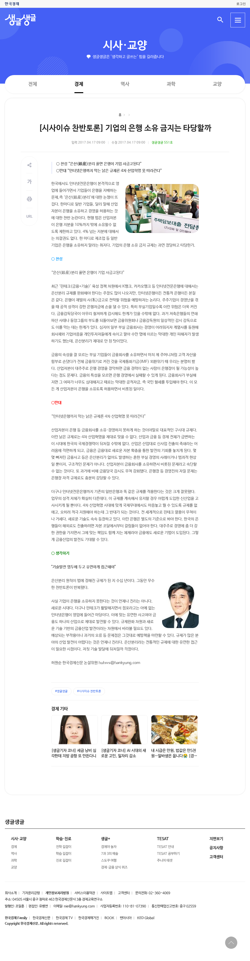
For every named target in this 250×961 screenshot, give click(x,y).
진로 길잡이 (63, 860)
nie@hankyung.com (79, 906)
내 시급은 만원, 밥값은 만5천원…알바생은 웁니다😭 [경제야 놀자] (174, 756)
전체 (32, 84)
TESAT (163, 839)
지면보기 (216, 839)
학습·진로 (63, 839)
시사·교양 (125, 46)
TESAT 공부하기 (168, 854)
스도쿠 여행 (108, 860)
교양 (217, 84)
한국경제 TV (64, 918)
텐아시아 (126, 918)
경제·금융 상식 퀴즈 (114, 867)
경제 (78, 84)
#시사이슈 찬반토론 (89, 691)
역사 (125, 84)
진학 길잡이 (63, 847)
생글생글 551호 (162, 142)
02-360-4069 (159, 893)
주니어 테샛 (164, 860)
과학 (171, 84)
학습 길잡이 (63, 854)
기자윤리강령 (31, 893)
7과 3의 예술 (109, 854)
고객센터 (124, 893)
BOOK (109, 918)
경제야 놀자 (108, 847)
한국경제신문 (41, 918)
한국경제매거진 (88, 918)
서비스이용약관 (84, 893)
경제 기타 (59, 709)
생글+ (105, 839)
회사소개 (11, 893)
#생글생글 (61, 691)
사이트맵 (106, 893)
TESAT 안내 (165, 847)
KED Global (145, 918)
